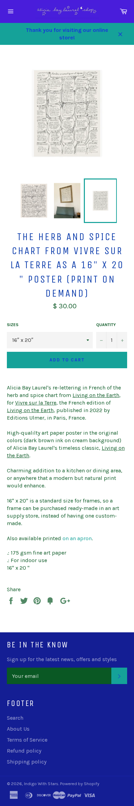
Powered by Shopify (79, 783)
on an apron (77, 538)
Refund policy (24, 750)
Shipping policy (26, 761)
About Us (18, 729)
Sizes (13, 324)
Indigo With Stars (41, 783)
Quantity (106, 324)
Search (15, 718)
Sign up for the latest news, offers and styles (62, 659)
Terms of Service (27, 739)
